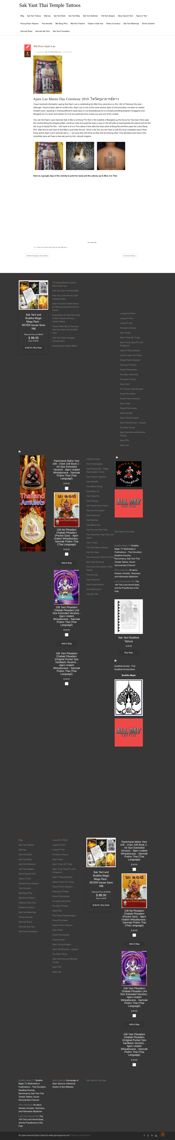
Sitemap (47, 15)
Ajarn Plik (124, 440)
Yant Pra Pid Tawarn (95, 510)
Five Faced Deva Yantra (97, 505)
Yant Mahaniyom (93, 589)
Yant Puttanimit (93, 515)
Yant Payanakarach (95, 584)
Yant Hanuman (93, 579)
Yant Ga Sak (92, 574)
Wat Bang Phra (61, 23)
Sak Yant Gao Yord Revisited (65, 290)
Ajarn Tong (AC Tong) (130, 337)
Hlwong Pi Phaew (128, 364)
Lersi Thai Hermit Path (125, 581)
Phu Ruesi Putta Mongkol (131, 388)
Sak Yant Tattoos (34, 15)
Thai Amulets (47, 23)
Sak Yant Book (59, 15)
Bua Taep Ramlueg (95, 561)
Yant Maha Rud (93, 524)
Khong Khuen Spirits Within (65, 345)
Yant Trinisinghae (94, 463)
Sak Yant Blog (74, 15)
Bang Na (126, 119)
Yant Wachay (92, 520)
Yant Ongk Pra (92, 495)
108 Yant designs (108, 15)
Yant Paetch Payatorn (96, 476)
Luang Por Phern (128, 313)
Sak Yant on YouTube (124, 531)
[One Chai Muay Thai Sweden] (129, 473)
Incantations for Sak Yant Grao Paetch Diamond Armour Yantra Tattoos (66, 318)
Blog (22, 15)
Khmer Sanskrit (148, 23)
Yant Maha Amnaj (94, 486)
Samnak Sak (56, 247)
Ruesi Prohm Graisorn (130, 359)
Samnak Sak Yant (42, 31)
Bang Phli (82, 119)
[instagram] (156, 1135)
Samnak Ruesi (26, 31)
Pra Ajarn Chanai (128, 327)
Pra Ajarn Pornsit (128, 379)
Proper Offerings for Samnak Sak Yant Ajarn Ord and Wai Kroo (65, 329)
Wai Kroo (58, 52)
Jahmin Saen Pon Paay (131, 355)
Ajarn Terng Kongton (129, 417)
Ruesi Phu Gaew (128, 393)
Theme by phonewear (80, 1135)
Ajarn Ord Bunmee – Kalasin (133, 422)
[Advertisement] (100, 325)
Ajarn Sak (48, 247)
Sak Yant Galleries (90, 15)
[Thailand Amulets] (33, 503)
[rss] (152, 1135)
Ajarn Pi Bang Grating (130, 350)
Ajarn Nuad (125, 332)
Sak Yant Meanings (131, 23)
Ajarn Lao (40, 247)
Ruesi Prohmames (128, 369)
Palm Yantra (91, 542)
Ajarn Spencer (58, 1080)
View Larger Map (92, 242)
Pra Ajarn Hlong (127, 427)
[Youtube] (148, 1135)
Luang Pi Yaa (126, 322)
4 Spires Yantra (93, 458)
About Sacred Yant (125, 15)
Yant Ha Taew (92, 552)
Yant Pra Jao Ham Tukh (97, 529)
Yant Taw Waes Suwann (97, 547)
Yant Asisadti (92, 481)
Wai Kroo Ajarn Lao (44, 46)
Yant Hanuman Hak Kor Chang (100, 557)
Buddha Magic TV (123, 545)
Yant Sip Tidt (92, 594)
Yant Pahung (92, 500)
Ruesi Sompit (126, 412)
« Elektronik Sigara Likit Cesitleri (36, 256)
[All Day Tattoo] (129, 503)
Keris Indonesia (122, 569)
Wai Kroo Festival (78, 23)
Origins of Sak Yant (95, 23)
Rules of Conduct (113, 23)
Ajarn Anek (125, 403)
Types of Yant (141, 15)
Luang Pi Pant (126, 318)
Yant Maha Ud (92, 491)
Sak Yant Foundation (61, 31)
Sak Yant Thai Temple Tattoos (50, 5)
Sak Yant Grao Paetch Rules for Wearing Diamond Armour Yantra (65, 307)
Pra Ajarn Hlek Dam (129, 374)
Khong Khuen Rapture (29, 23)
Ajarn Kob (124, 384)
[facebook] (144, 1135)
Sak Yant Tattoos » (130, 256)
